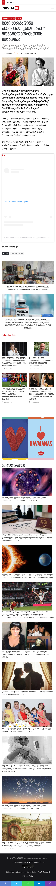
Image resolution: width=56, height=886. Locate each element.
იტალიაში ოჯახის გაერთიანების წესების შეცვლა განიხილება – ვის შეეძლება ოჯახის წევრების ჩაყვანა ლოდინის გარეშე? (27, 537)
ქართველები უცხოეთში (9, 18)
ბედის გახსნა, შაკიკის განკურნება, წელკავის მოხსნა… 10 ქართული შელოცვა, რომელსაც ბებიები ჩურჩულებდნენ (27, 845)
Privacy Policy (28, 876)
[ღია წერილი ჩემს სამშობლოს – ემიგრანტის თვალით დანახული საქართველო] (41, 349)
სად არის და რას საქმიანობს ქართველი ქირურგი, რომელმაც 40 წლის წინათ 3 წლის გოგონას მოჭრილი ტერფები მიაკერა (26, 768)
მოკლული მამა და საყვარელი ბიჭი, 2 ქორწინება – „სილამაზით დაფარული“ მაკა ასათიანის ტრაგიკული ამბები (26, 654)
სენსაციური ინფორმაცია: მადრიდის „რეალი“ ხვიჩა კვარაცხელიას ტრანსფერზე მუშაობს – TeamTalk (14, 394)
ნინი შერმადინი (17, 254)
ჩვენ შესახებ (44, 872)
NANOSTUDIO (32, 862)
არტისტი (19, 18)
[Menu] (52, 8)
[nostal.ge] (11, 8)
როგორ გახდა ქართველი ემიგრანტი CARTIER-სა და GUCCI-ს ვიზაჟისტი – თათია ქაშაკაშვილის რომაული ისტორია (41, 394)
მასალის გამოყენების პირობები (21, 872)
